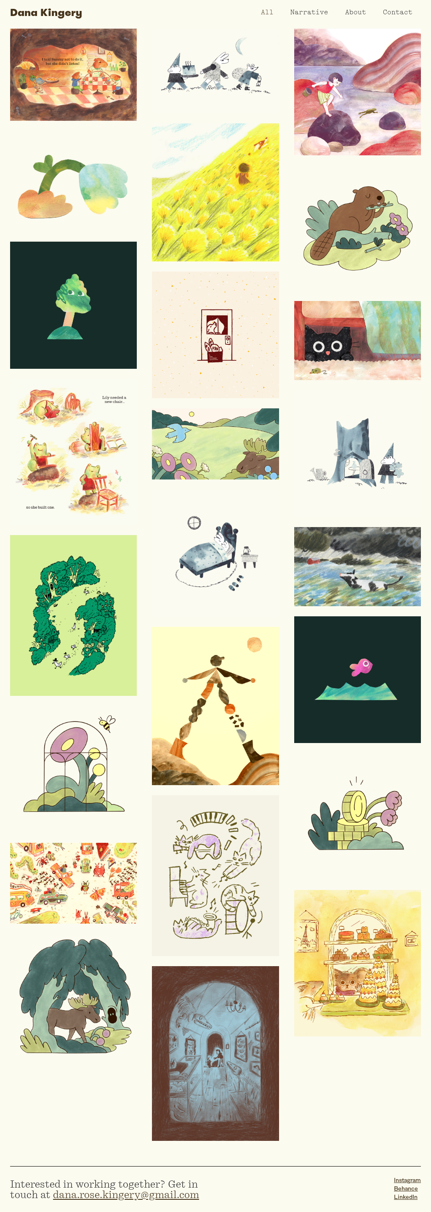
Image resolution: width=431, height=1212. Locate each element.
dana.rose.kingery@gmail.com (126, 1194)
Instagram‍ (407, 1180)
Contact (397, 12)
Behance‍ (406, 1189)
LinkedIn (406, 1197)
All (267, 12)
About (355, 12)
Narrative (309, 12)
